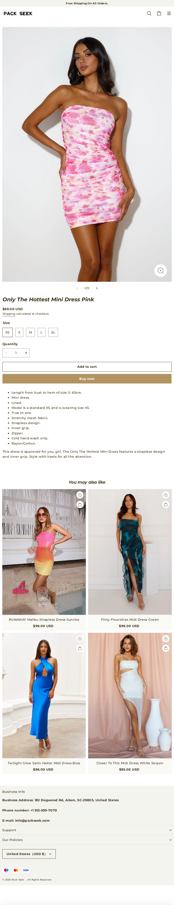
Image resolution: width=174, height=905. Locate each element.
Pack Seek (18, 879)
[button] (169, 13)
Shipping (9, 313)
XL (53, 332)
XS (7, 332)
